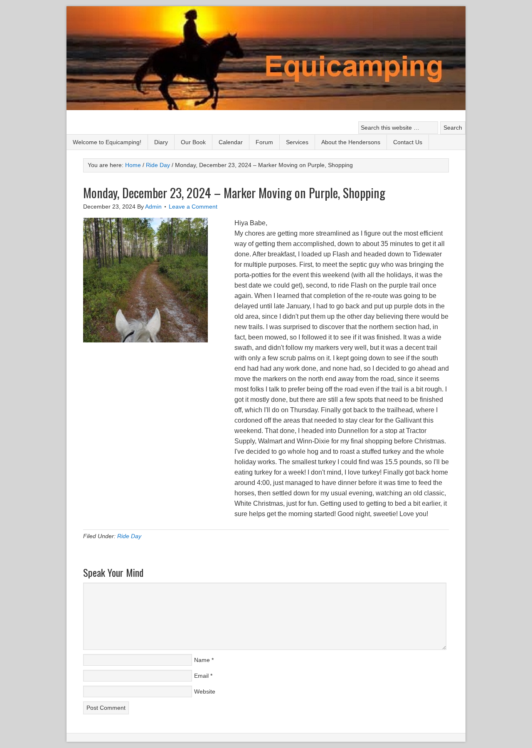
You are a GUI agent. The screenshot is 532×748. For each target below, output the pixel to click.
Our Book (193, 142)
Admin (153, 206)
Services (297, 142)
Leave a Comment (193, 206)
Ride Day (129, 536)
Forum (264, 142)
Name (202, 660)
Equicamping (266, 59)
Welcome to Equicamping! (107, 142)
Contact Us (407, 142)
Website (204, 691)
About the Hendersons (350, 142)
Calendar (231, 142)
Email (201, 675)
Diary (161, 142)
